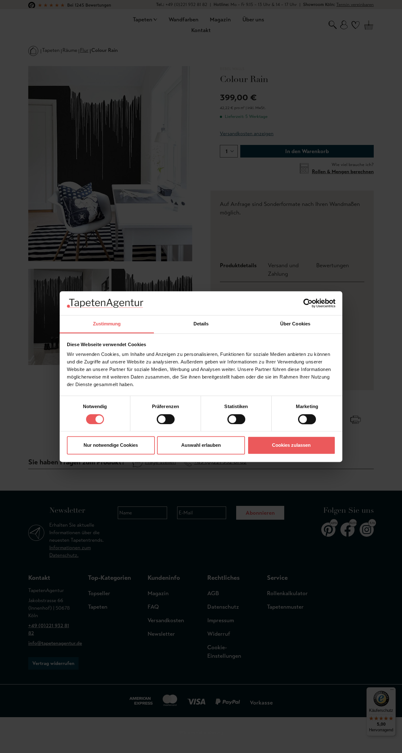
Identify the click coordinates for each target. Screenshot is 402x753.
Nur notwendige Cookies (111, 445)
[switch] (166, 419)
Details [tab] (201, 324)
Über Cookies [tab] (295, 324)
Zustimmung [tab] (107, 324)
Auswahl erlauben (201, 445)
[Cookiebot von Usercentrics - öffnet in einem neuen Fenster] (307, 303)
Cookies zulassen (291, 445)
